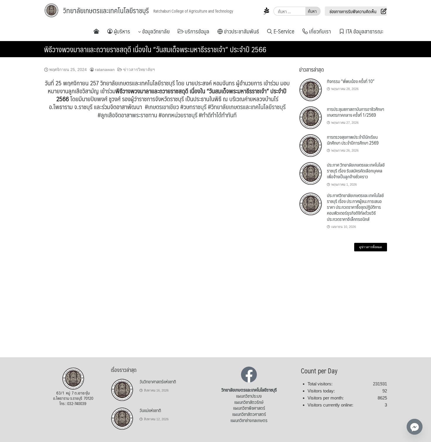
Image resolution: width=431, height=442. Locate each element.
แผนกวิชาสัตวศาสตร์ (249, 414)
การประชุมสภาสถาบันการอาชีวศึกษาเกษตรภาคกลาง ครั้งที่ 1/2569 (355, 112)
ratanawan (105, 69)
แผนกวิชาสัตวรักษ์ (249, 402)
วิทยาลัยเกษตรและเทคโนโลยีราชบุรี (106, 10)
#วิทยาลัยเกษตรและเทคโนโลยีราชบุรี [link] (247, 106)
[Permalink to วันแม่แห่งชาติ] (122, 419)
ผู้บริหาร (121, 31)
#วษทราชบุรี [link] (193, 106)
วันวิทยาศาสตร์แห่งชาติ (158, 381)
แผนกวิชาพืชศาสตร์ (249, 408)
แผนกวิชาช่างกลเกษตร (248, 420)
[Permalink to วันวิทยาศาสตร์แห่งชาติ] (122, 390)
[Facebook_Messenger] (414, 427)
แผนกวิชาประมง (249, 396)
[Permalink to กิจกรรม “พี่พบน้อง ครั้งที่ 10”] (311, 89)
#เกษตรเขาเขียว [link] (162, 106)
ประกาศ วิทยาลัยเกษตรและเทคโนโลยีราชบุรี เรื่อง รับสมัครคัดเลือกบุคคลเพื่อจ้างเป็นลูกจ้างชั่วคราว (356, 171)
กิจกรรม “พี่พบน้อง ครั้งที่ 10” (350, 81)
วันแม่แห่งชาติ (150, 410)
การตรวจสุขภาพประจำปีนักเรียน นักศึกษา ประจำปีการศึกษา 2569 (353, 140)
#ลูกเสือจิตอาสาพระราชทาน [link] (127, 115)
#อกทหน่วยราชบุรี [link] (178, 115)
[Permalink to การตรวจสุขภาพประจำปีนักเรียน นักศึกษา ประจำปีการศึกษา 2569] (311, 145)
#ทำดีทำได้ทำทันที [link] (218, 115)
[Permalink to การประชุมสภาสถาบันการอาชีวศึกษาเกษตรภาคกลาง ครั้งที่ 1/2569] (311, 117)
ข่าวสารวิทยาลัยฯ (139, 69)
